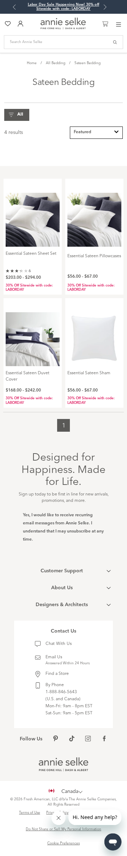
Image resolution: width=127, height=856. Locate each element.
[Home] (63, 28)
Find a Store (57, 674)
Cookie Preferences (63, 843)
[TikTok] (72, 739)
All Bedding (55, 63)
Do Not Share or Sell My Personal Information (63, 829)
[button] (18, 115)
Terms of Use (29, 812)
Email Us (54, 657)
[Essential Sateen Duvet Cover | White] (33, 335)
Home (32, 63)
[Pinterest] (56, 739)
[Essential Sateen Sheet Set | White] (33, 215)
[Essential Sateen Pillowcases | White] (94, 215)
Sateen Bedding (87, 63)
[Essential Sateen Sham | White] (94, 335)
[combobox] (96, 132)
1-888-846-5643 (61, 692)
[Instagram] (88, 739)
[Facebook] (104, 739)
